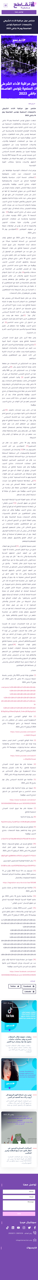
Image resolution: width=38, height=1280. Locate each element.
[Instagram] (23, 1227)
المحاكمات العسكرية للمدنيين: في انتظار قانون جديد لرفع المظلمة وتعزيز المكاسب (18, 1150)
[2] (7, 212)
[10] (6, 410)
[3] (17, 229)
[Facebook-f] (34, 1227)
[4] (23, 272)
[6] (6, 322)
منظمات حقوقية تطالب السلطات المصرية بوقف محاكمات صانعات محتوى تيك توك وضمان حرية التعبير (19, 1039)
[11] (27, 446)
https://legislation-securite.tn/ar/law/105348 (19, 883)
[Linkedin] (13, 1227)
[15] (17, 546)
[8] (11, 367)
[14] (15, 503)
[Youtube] (18, 1227)
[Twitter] (29, 1227)
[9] (22, 377)
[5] (24, 316)
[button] (5, 5)
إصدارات (32, 981)
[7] (35, 345)
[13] (34, 481)
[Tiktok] (7, 1227)
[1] (35, 178)
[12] (21, 450)
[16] (14, 645)
